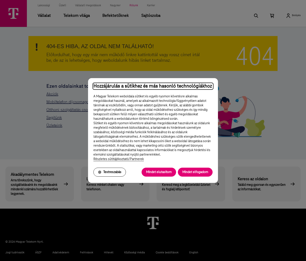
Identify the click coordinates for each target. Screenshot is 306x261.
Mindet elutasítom (159, 172)
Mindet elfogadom (195, 172)
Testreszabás (112, 172)
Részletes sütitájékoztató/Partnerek (118, 159)
